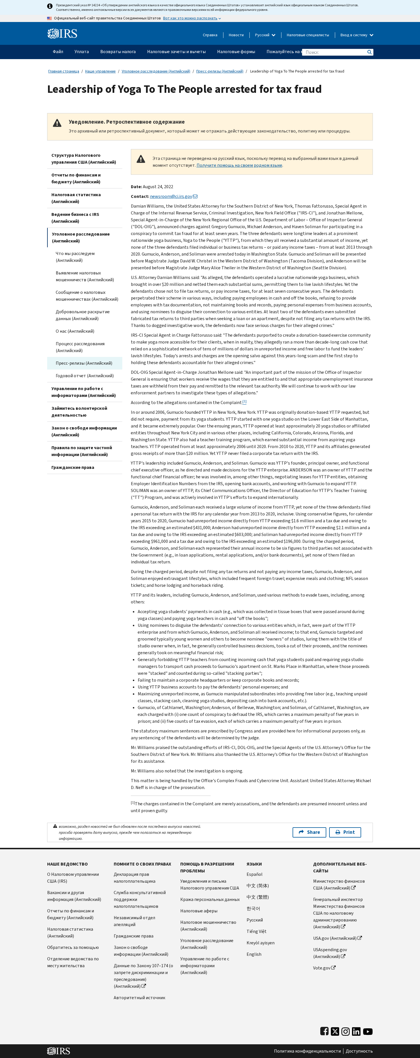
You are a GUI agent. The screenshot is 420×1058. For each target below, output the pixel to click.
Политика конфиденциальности (307, 1051)
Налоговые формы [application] (236, 52)
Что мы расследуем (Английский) (75, 256)
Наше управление (100, 71)
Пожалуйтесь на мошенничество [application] (300, 52)
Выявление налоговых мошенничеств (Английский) (85, 276)
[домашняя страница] (62, 31)
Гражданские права (72, 467)
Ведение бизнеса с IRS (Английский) (75, 217)
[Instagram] (345, 1030)
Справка (210, 35)
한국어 (253, 909)
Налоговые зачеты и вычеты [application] (176, 52)
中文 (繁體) (258, 897)
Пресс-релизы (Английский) (219, 71)
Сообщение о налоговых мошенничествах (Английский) (87, 295)
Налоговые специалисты (308, 35)
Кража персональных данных (210, 899)
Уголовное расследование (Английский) (156, 71)
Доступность (359, 1051)
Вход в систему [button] (354, 35)
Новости (236, 35)
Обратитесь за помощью (73, 947)
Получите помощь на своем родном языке (239, 165)
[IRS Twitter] (335, 1030)
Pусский (255, 920)
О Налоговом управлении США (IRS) (73, 877)
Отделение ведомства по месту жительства (73, 962)
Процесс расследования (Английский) (80, 347)
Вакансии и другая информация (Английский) (74, 896)
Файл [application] (58, 52)
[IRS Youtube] (368, 1030)
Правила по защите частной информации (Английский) (81, 451)
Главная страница (63, 71)
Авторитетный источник (139, 998)
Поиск (369, 52)
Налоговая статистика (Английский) (76, 198)
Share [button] (313, 832)
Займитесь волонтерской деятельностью (79, 411)
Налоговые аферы (198, 911)
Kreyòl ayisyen (261, 943)
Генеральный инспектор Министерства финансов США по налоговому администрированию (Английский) (339, 913)
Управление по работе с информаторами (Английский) (83, 392)
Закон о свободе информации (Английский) (84, 431)
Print (349, 832)
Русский (262, 35)
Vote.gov (321, 968)
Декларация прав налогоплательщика (134, 877)
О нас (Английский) (75, 331)
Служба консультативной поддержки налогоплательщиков (140, 899)
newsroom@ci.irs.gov (171, 196)
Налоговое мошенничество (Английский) (208, 925)
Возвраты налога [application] (118, 52)
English (254, 954)
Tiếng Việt (257, 931)
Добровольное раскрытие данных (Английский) (83, 315)
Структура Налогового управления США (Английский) (83, 158)
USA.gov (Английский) (335, 938)
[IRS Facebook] (324, 1030)
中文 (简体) (258, 886)
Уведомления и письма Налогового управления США (209, 884)
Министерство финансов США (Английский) (339, 884)
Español (255, 874)
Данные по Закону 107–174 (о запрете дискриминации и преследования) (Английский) (143, 976)
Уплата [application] (82, 52)
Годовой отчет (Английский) (85, 376)
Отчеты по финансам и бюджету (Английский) (76, 178)
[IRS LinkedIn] (356, 1030)
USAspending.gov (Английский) (330, 953)
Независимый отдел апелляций (134, 921)
